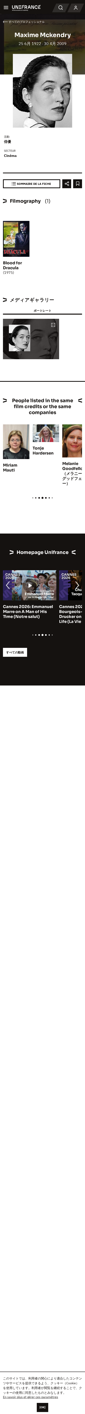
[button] (53, 325)
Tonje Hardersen (43, 451)
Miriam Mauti (10, 468)
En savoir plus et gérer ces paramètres (30, 1397)
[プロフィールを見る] (75, 8)
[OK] (42, 1407)
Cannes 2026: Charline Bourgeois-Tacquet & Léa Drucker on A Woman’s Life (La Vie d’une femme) (37, 614)
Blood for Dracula (12, 265)
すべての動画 (15, 652)
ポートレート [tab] (42, 310)
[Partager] (66, 183)
